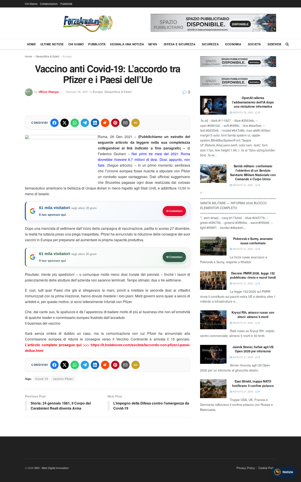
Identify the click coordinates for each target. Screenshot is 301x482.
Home (31, 44)
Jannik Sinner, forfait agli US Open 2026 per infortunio (252, 349)
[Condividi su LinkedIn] (95, 123)
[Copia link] (135, 123)
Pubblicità (66, 4)
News (152, 44)
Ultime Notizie (52, 44)
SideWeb (274, 44)
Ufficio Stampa (49, 92)
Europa (67, 56)
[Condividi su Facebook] (54, 123)
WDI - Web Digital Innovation (51, 468)
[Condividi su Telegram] (85, 123)
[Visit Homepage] (87, 23)
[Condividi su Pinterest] (115, 123)
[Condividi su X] (64, 123)
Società (254, 44)
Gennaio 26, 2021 (77, 92)
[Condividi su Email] (125, 123)
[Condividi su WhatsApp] (75, 123)
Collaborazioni (49, 4)
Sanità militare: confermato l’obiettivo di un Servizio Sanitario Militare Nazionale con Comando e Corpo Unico (253, 172)
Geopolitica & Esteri (47, 56)
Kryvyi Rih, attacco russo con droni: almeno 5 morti (253, 314)
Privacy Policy (245, 468)
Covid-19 (41, 379)
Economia (233, 44)
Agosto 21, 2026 (242, 185)
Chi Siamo (31, 4)
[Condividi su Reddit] (105, 123)
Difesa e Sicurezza (179, 44)
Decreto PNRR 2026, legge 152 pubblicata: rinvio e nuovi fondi (253, 275)
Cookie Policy (267, 468)
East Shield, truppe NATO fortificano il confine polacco (253, 383)
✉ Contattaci (174, 211)
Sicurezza (210, 44)
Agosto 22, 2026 (242, 112)
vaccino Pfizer (63, 379)
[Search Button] (287, 44)
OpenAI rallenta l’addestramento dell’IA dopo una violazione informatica (253, 102)
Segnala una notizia (127, 44)
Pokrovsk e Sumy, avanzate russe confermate (253, 240)
